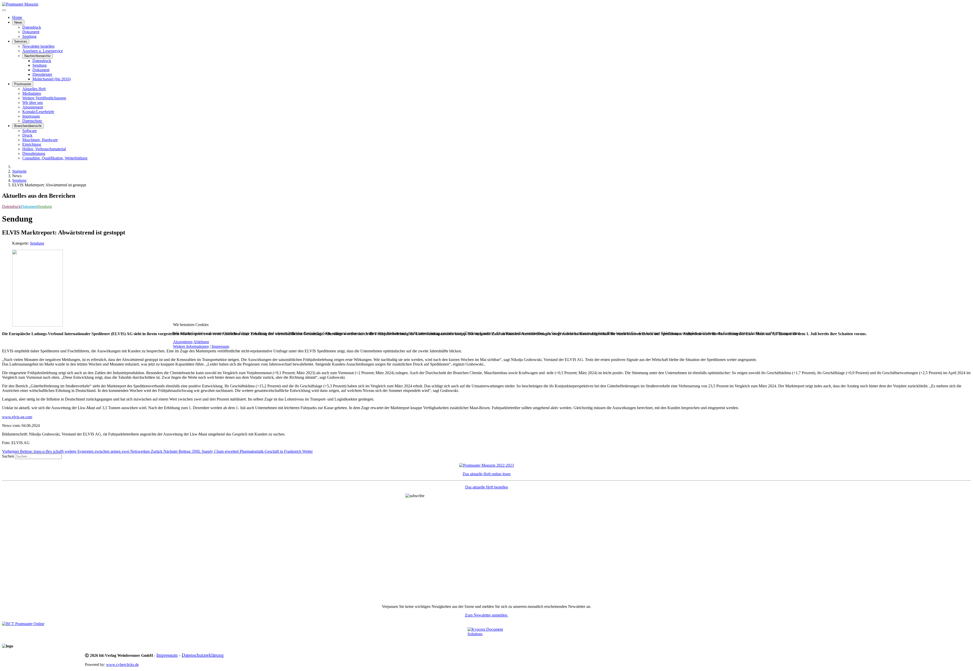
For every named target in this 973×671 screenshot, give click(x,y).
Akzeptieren (183, 342)
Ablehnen (201, 342)
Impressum (220, 346)
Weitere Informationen (191, 346)
